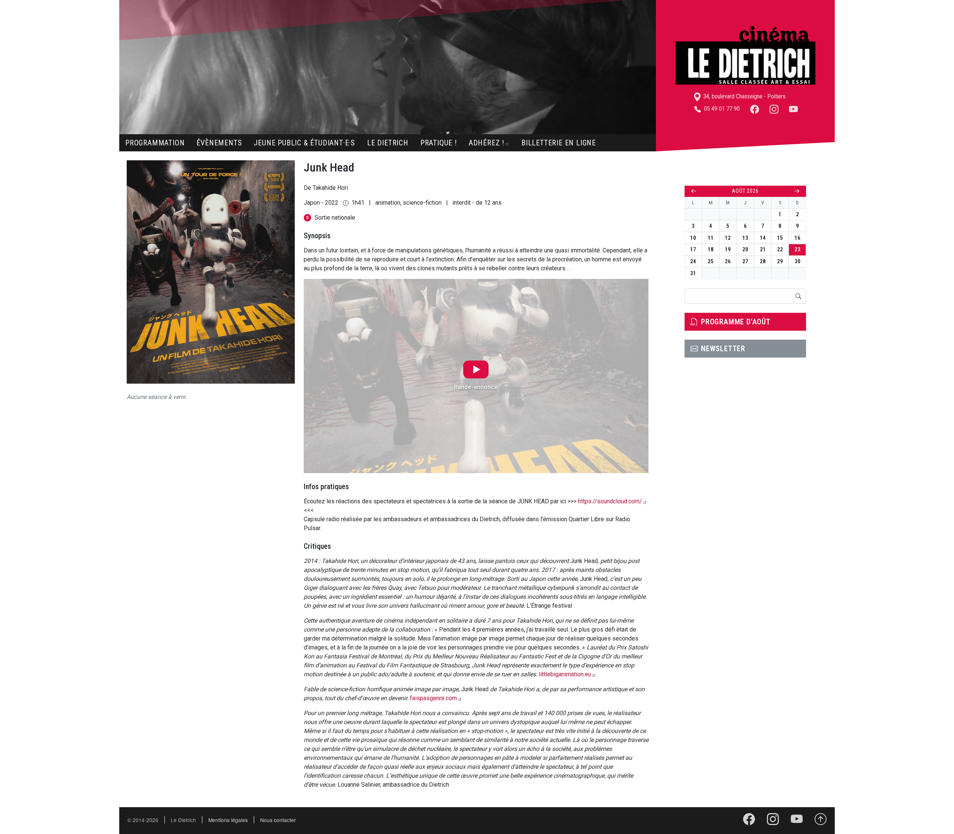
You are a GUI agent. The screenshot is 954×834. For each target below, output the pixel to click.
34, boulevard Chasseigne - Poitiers (744, 96)
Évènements (219, 142)
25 (711, 261)
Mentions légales (228, 820)
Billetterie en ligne (558, 142)
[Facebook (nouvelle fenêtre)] (754, 108)
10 (693, 238)
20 (745, 249)
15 (780, 238)
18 (711, 249)
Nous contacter (278, 820)
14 (763, 238)
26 (728, 261)
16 (797, 238)
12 (728, 238)
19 (728, 249)
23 (797, 249)
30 (797, 261)
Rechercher (798, 296)
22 (780, 249)
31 (693, 273)
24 (693, 261)
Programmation (154, 142)
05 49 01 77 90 (721, 108)
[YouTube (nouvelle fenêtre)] (793, 108)
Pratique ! (438, 142)
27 (745, 261)
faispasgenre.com (433, 698)
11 (711, 238)
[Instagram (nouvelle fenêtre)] (774, 108)
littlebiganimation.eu (565, 674)
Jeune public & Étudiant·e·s (304, 142)
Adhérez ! (486, 142)
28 (763, 261)
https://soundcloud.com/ (610, 501)
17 (693, 249)
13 (745, 238)
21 (763, 249)
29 (780, 261)
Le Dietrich (387, 142)
